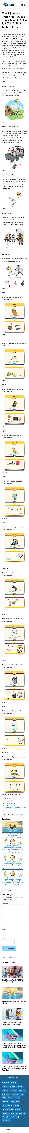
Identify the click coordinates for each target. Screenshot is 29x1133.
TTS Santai (5, 1113)
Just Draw (5, 1101)
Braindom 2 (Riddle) (8, 1086)
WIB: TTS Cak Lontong (18, 1113)
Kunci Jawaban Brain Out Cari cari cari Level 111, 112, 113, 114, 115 (12, 867)
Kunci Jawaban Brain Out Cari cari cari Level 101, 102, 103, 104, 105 (12, 883)
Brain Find (20, 1086)
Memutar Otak (9, 801)
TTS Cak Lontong (7, 1109)
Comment (5, 903)
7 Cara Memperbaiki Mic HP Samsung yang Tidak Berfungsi (12, 1023)
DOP (22, 1094)
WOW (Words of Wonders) (10, 1117)
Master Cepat (9, 810)
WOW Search (6, 1121)
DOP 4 (10, 1098)
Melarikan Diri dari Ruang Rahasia (15, 808)
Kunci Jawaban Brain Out (19, 814)
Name (4, 929)
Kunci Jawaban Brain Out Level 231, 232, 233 (12, 835)
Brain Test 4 (15, 1094)
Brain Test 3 (6, 1094)
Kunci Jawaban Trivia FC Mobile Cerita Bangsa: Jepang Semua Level (14, 981)
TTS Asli (16, 1105)
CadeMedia (14, 5)
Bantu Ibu (8, 798)
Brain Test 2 (22, 1090)
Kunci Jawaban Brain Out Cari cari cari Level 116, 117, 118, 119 (12, 851)
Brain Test (13, 1090)
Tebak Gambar (14, 1101)
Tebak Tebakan (7, 1105)
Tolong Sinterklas (10, 803)
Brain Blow (5, 1082)
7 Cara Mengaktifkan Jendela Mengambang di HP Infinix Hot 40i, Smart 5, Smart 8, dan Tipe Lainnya (14, 1045)
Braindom (14, 1082)
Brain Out (13, 890)
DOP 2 (4, 1098)
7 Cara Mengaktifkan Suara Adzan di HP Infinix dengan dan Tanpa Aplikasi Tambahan (14, 1068)
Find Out (17, 1098)
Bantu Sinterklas (10, 805)
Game (11, 889)
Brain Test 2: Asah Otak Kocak (14, 68)
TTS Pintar (18, 1109)
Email (4, 938)
